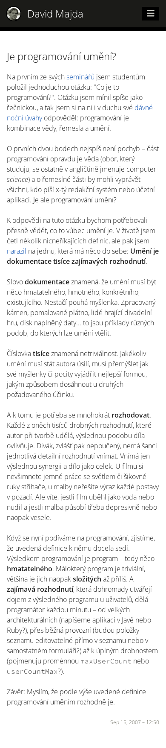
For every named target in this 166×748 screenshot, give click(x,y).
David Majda (55, 13)
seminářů (80, 77)
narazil (16, 251)
